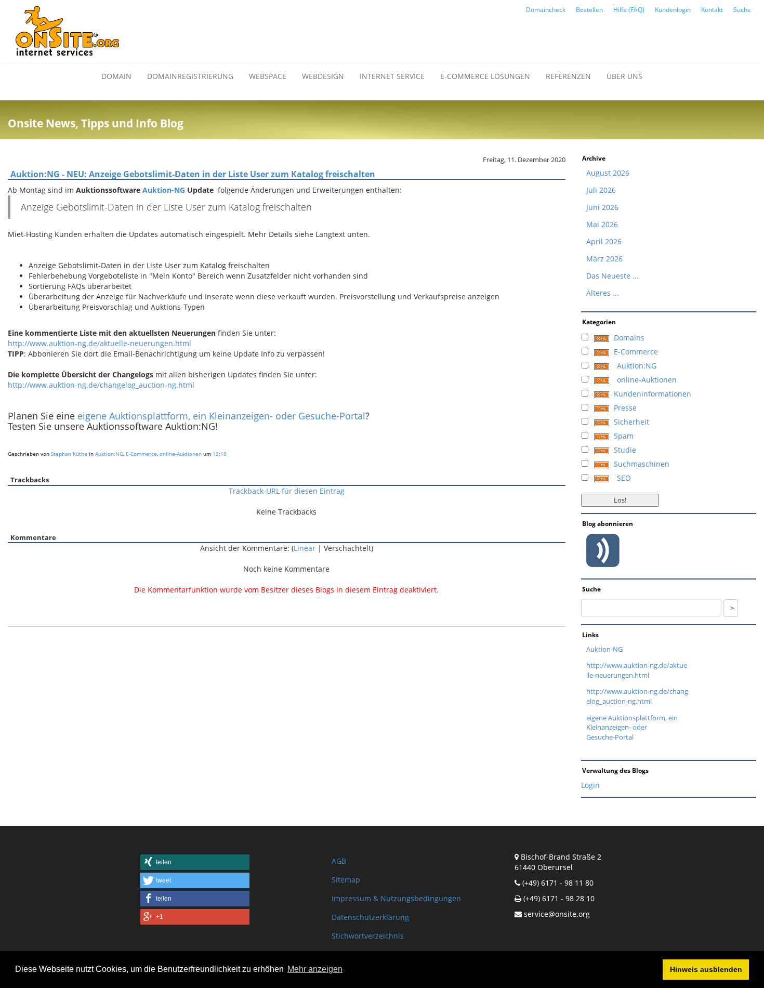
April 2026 (604, 241)
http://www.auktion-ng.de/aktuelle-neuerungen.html (99, 343)
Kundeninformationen (652, 394)
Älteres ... (602, 293)
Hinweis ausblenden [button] (706, 969)
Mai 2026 (602, 224)
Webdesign (323, 76)
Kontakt (712, 9)
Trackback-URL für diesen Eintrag (287, 491)
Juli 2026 (601, 190)
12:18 (220, 453)
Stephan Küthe (69, 453)
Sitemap (346, 880)
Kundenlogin (673, 9)
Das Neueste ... (612, 276)
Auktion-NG (163, 190)
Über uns (624, 76)
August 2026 (607, 173)
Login (590, 785)
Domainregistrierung (190, 76)
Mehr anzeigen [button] (315, 969)
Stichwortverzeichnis (368, 936)
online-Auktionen (181, 453)
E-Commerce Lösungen (485, 76)
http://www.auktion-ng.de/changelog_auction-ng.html (101, 385)
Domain (116, 76)
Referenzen (568, 76)
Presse (625, 408)
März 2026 (604, 259)
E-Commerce (141, 453)
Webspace (267, 76)
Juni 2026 (602, 207)
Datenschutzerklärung (370, 917)
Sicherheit (631, 422)
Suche (742, 9)
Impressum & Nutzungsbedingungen (396, 898)
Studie (625, 450)
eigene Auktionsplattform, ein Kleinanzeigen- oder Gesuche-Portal (221, 416)
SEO (624, 478)
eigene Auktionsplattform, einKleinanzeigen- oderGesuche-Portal (632, 727)
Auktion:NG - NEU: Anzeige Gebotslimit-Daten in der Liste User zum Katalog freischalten (192, 174)
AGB (339, 861)
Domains (629, 337)
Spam (624, 436)
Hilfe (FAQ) (628, 9)
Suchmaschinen (641, 464)
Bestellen (589, 9)
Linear (304, 548)
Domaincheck (545, 9)
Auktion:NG (109, 453)
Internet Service (392, 76)
